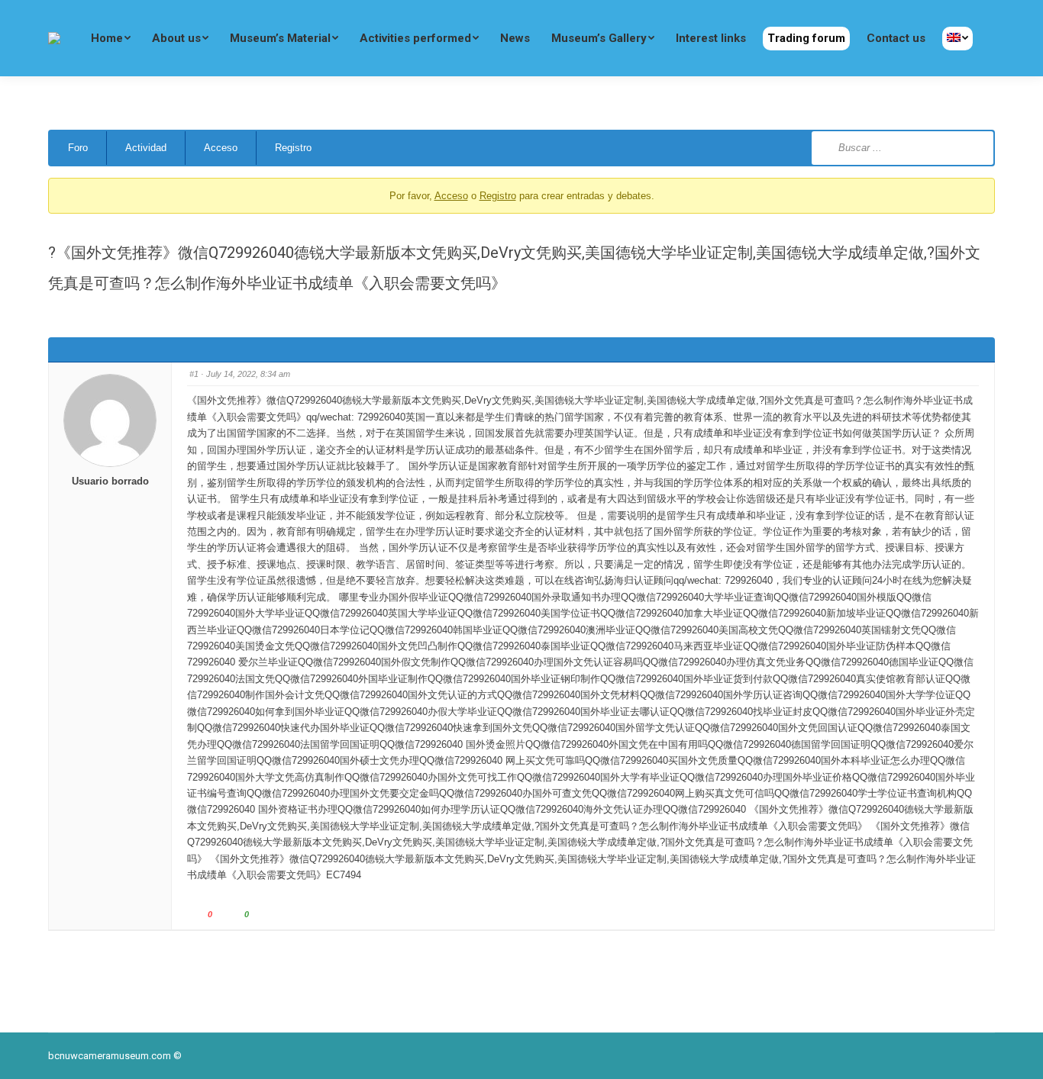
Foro (78, 147)
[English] (957, 38)
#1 (194, 373)
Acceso (220, 147)
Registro (293, 147)
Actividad (145, 147)
